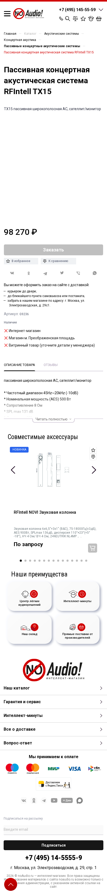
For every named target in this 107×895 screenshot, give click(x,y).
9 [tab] (58, 561)
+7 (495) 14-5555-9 (53, 858)
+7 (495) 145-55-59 (77, 9)
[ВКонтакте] (12, 273)
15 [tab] (86, 561)
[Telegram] (45, 273)
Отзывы (51, 365)
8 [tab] (53, 561)
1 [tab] (21, 561)
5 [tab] (39, 561)
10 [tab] (63, 561)
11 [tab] (67, 561)
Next (94, 470)
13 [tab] (77, 561)
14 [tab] (82, 561)
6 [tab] (44, 561)
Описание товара (19, 365)
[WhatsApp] (94, 273)
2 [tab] (25, 561)
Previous (13, 470)
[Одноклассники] (29, 273)
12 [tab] (72, 561)
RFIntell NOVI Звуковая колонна (45, 512)
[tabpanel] (53, 503)
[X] (62, 273)
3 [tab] (30, 561)
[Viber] (78, 273)
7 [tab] (49, 561)
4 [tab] (35, 561)
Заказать (92, 548)
